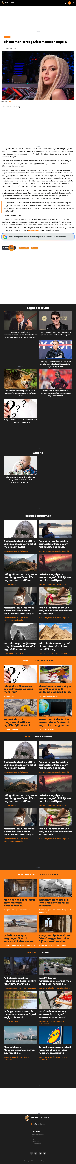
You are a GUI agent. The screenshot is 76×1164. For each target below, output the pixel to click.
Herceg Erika (24, 248)
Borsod (41, 910)
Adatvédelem (35, 1141)
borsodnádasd (26, 910)
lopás (11, 988)
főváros (51, 729)
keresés (17, 1021)
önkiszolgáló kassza (56, 1021)
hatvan (24, 988)
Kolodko (7, 945)
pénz (9, 729)
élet (11, 653)
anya (26, 618)
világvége (43, 584)
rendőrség (32, 988)
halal (16, 653)
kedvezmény (44, 1024)
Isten (41, 551)
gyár (17, 910)
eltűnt (11, 1021)
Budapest (62, 945)
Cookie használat (36, 1143)
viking (6, 551)
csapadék (8, 1059)
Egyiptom (42, 653)
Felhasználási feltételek (38, 1134)
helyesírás (11, 696)
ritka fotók (63, 653)
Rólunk (34, 1137)
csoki (59, 1057)
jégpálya (17, 988)
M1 (61, 988)
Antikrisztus (61, 584)
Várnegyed (43, 945)
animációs (51, 696)
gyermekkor (51, 618)
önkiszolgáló (43, 1021)
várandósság (9, 620)
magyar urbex (9, 910)
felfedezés (24, 551)
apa (14, 584)
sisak (11, 551)
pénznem (15, 729)
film (57, 696)
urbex (58, 910)
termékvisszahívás (49, 1057)
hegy (10, 584)
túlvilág (7, 653)
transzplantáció (10, 618)
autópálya (66, 988)
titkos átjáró (53, 945)
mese (44, 696)
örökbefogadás (63, 618)
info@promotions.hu (39, 1124)
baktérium (43, 1059)
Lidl (40, 1057)
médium (22, 653)
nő (22, 618)
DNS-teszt (43, 618)
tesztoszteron (53, 551)
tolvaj (6, 988)
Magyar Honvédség (46, 988)
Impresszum (35, 1139)
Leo (27, 945)
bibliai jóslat (52, 584)
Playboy (34, 248)
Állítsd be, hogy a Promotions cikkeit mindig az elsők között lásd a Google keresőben (38, 237)
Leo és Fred (21, 945)
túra (5, 584)
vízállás (21, 1057)
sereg (57, 988)
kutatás (16, 551)
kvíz (5, 696)
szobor (13, 945)
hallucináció (64, 551)
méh (18, 618)
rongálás (32, 945)
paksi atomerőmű (11, 1057)
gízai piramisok (52, 653)
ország (45, 729)
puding (64, 1057)
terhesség (19, 620)
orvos (45, 551)
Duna (6, 1021)
